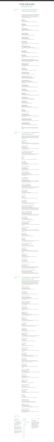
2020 (23, 432)
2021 (23, 431)
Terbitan (30, 0)
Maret (24, 424)
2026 (23, 420)
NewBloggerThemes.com (31, 441)
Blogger (31, 440)
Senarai (27, 0)
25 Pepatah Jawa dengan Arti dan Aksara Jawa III (30, 278)
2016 (23, 437)
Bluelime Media (24, 441)
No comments (16, 10)
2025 (23, 426)
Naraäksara (27, 4)
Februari (25, 425)
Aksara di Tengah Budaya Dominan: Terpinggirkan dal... (27, 422)
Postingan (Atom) (18, 416)
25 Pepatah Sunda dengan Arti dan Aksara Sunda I (29, 10)
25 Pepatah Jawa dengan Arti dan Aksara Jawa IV (30, 133)
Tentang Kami (24, 0)
